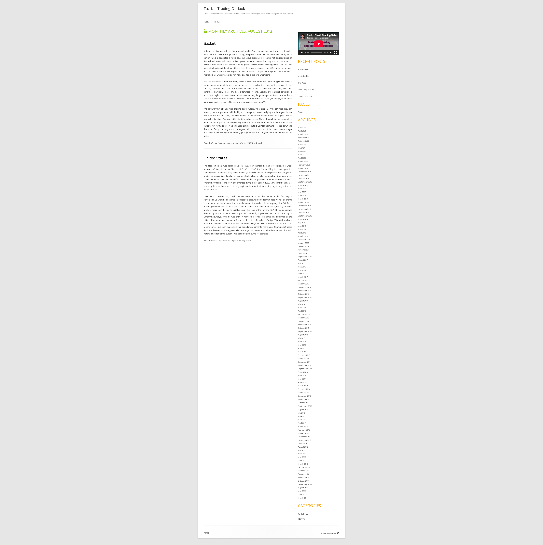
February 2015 (304, 355)
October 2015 (303, 328)
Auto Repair (303, 69)
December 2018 (304, 205)
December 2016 (304, 287)
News (214, 143)
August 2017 (303, 260)
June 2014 (302, 375)
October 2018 (303, 212)
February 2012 (304, 467)
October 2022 (303, 141)
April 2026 (302, 131)
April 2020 (302, 158)
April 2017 (302, 273)
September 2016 (305, 297)
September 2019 (305, 182)
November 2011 (304, 477)
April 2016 (302, 311)
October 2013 (303, 402)
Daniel (259, 143)
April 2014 (302, 382)
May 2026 (302, 127)
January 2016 (303, 317)
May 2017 (302, 270)
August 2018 (303, 219)
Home (206, 22)
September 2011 (305, 484)
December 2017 (304, 246)
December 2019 (304, 171)
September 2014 (305, 368)
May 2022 (302, 144)
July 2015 (301, 338)
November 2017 (304, 249)
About (217, 22)
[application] (318, 43)
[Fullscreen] (335, 52)
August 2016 (303, 300)
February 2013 (304, 430)
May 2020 (302, 154)
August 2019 (303, 185)
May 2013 (302, 419)
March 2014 (303, 385)
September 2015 (305, 331)
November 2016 (304, 290)
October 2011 (303, 481)
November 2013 (304, 399)
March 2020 (303, 161)
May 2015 (302, 345)
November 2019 (304, 175)
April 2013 (302, 423)
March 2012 (303, 464)
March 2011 (303, 498)
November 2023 (304, 137)
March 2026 (303, 134)
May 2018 (302, 229)
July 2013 (301, 413)
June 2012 (302, 453)
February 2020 (304, 165)
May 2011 (302, 491)
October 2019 (303, 178)
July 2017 (301, 263)
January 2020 (303, 168)
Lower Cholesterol (305, 96)
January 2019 (303, 202)
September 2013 (305, 406)
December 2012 (304, 436)
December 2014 (304, 362)
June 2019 (302, 188)
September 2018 (305, 216)
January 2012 (303, 470)
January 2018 (303, 243)
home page (227, 143)
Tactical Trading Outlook (224, 8)
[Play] (301, 52)
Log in (206, 533)
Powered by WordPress (328, 533)
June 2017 (302, 266)
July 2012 (301, 450)
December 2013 (304, 396)
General (303, 514)
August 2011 (303, 487)
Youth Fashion (304, 76)
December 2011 (304, 474)
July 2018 (301, 222)
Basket (210, 43)
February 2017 (304, 280)
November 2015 (304, 324)
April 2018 (302, 233)
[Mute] (331, 52)
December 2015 (304, 321)
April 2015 (302, 348)
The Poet (302, 83)
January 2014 (303, 392)
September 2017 (305, 256)
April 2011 (302, 494)
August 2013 (303, 409)
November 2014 (304, 365)
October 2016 (303, 294)
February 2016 (304, 314)
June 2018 (302, 226)
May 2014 (302, 379)
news (235, 143)
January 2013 (303, 433)
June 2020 (302, 151)
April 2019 (302, 195)
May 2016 (302, 307)
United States (215, 158)
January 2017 (303, 283)
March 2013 (303, 426)
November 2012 (304, 440)
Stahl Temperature (306, 89)
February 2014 (304, 389)
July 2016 (301, 304)
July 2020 (301, 148)
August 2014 (303, 372)
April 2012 (302, 460)
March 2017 (303, 277)
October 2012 (303, 443)
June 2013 (302, 416)
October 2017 (303, 253)
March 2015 (303, 351)
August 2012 (303, 447)
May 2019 (302, 192)
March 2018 (303, 236)
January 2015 (303, 358)
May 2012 (302, 457)
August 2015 (303, 334)
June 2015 (302, 341)
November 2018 (304, 209)
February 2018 (304, 239)
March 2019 (303, 199)
